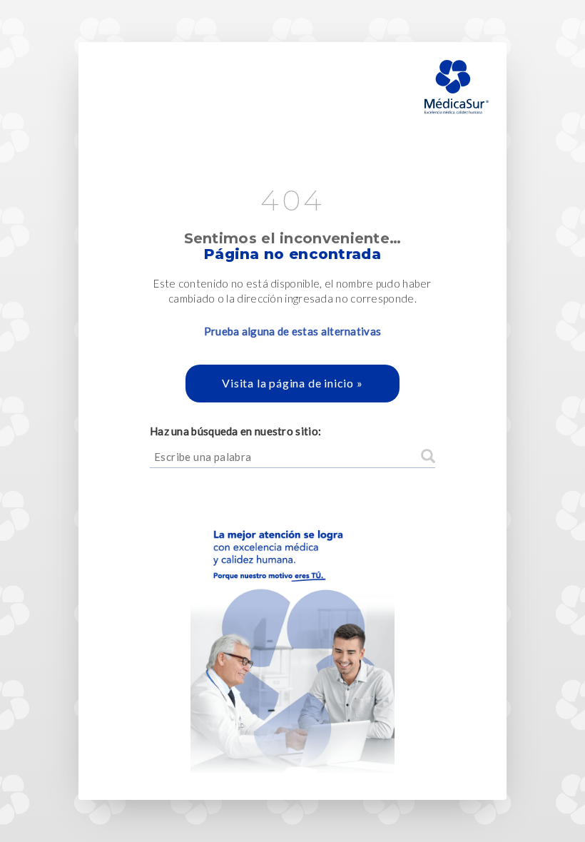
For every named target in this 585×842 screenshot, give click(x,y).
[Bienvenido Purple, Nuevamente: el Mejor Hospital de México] (292, 634)
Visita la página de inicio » (292, 383)
